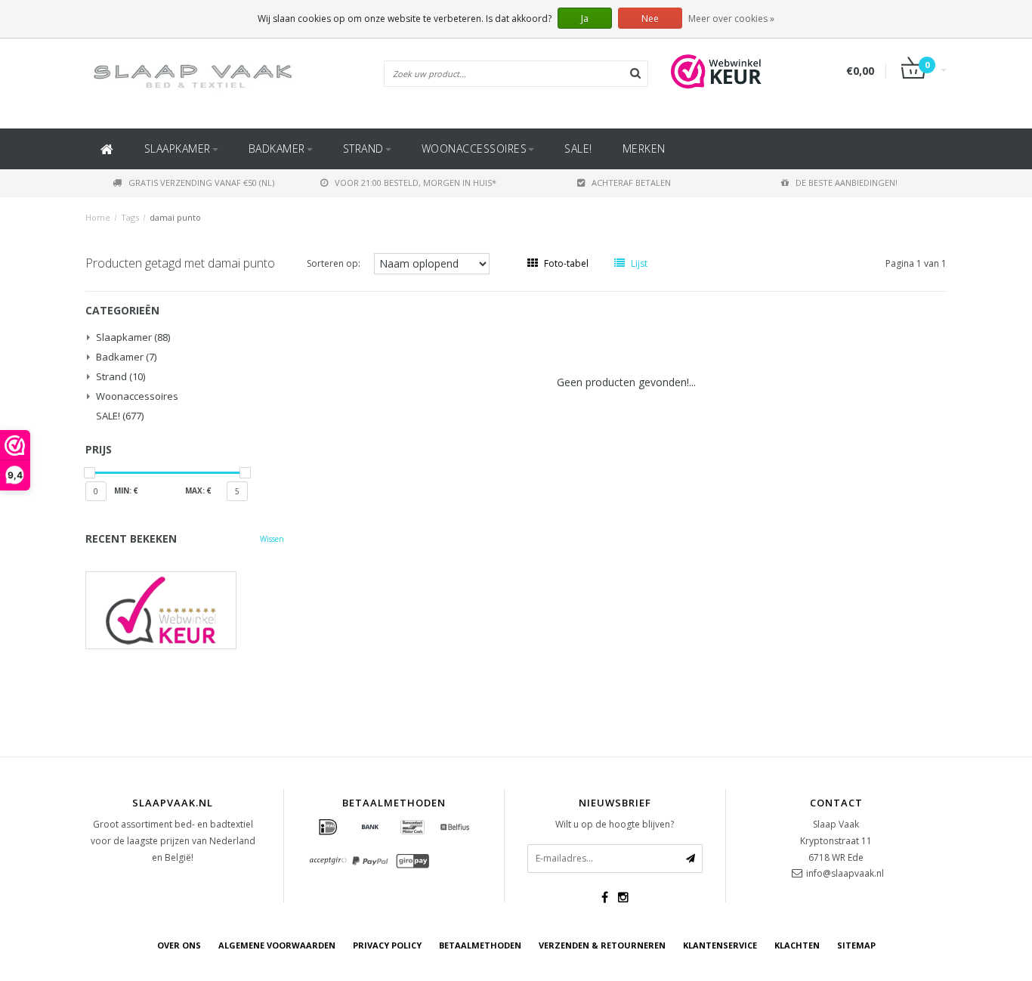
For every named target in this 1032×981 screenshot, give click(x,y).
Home (97, 217)
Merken (644, 148)
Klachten (797, 945)
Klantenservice (720, 945)
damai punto (175, 217)
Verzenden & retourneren (602, 945)
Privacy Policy (387, 945)
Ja (585, 18)
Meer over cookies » (731, 18)
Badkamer (277, 148)
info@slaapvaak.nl (845, 873)
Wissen (272, 539)
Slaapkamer (177, 148)
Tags (130, 217)
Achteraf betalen (631, 182)
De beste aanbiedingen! (847, 182)
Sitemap (856, 945)
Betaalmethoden (480, 945)
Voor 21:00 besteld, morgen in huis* (415, 182)
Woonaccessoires (474, 148)
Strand (363, 148)
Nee (650, 18)
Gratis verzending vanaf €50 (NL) (201, 182)
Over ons (179, 945)
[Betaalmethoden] (328, 827)
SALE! (578, 148)
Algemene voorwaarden (276, 945)
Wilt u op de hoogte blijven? (614, 824)
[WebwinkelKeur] (184, 610)
